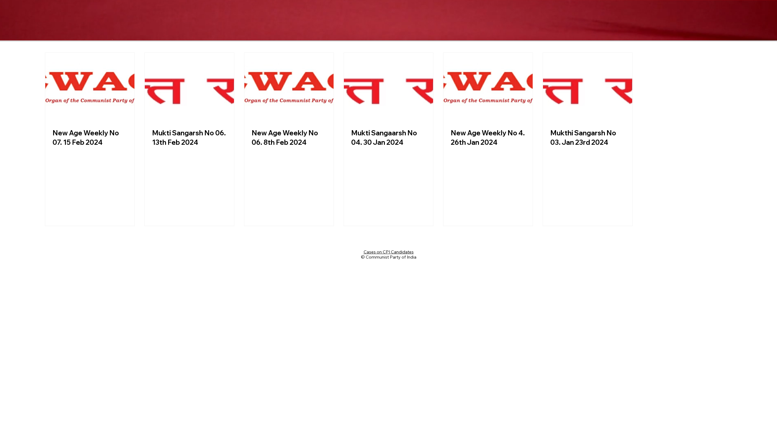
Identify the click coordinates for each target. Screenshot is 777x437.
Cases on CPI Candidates (389, 252)
